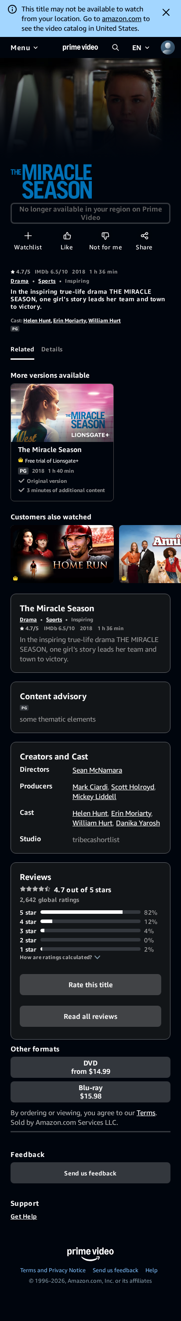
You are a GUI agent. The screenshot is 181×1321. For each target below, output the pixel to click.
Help (151, 1270)
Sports (46, 280)
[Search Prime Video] (115, 47)
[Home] (80, 47)
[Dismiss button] (166, 12)
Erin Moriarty (69, 320)
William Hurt (104, 320)
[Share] (144, 235)
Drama (20, 280)
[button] (60, 957)
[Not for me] (105, 235)
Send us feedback (115, 1270)
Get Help (24, 1216)
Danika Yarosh (138, 822)
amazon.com (121, 18)
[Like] (67, 235)
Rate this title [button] (91, 984)
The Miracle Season (62, 413)
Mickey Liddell (94, 796)
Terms (146, 1112)
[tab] (22, 349)
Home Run (62, 554)
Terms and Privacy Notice (53, 1270)
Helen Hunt (37, 320)
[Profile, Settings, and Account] (167, 47)
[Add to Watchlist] (28, 235)
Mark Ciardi (90, 786)
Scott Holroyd (132, 786)
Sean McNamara (97, 770)
